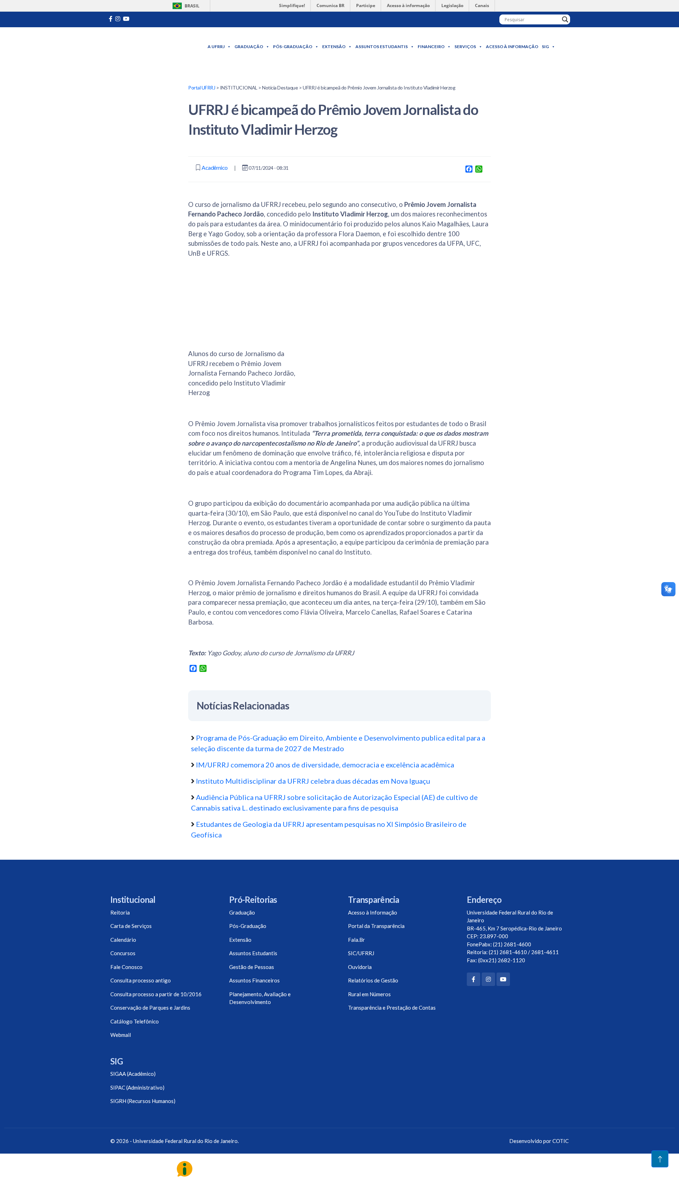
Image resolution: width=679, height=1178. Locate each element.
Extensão (334, 46)
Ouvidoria (360, 967)
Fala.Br (356, 939)
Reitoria (120, 912)
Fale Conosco (126, 967)
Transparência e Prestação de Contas (392, 1007)
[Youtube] (126, 18)
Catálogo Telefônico (134, 1021)
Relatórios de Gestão (373, 980)
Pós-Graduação (292, 46)
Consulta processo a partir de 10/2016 (156, 994)
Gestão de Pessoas (251, 967)
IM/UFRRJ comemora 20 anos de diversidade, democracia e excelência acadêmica (325, 764)
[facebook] (110, 18)
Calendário (123, 939)
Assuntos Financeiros (254, 980)
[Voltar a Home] (149, 47)
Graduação (248, 46)
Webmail (120, 1035)
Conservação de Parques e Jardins (150, 1007)
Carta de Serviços (131, 926)
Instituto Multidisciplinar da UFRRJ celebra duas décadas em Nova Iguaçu (313, 781)
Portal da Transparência (376, 926)
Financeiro (431, 46)
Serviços (465, 46)
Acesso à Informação (512, 46)
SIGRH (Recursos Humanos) (142, 1101)
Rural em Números (369, 994)
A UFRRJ (216, 46)
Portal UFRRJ (201, 88)
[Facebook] (473, 979)
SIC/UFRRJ (361, 953)
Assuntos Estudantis (381, 46)
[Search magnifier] (565, 19)
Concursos (122, 953)
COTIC (560, 1141)
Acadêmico (215, 167)
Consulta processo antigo (140, 980)
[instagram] (117, 18)
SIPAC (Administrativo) (137, 1087)
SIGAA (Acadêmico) (133, 1073)
